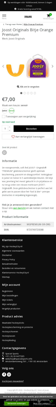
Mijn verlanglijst (9, 304)
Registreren (7, 291)
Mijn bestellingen (10, 295)
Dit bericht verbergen (16, 404)
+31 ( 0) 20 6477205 (14, 356)
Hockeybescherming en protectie (17, 327)
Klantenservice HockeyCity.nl (15, 272)
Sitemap (6, 277)
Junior (4, 111)
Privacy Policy (8, 259)
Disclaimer (7, 255)
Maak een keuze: (15, 105)
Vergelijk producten (11, 308)
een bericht (19, 208)
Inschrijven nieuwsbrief (13, 381)
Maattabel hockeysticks (13, 322)
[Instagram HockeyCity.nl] (9, 374)
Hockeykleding (8, 340)
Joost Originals (17, 38)
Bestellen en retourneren (14, 268)
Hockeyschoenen (10, 331)
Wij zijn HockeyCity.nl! (12, 246)
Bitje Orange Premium (33, 24)
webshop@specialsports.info (18, 358)
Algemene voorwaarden (13, 250)
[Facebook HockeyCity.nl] (4, 374)
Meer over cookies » (41, 404)
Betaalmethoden (10, 264)
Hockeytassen (8, 336)
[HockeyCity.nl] (28, 16)
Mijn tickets (7, 300)
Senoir (11, 111)
